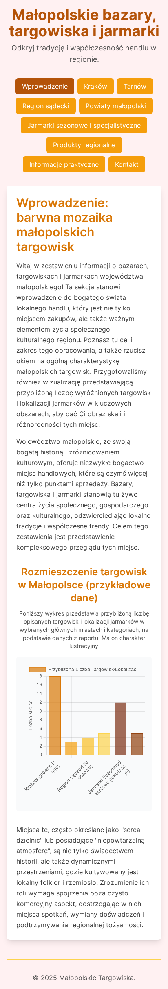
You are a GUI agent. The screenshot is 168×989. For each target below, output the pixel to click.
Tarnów (135, 86)
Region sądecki (45, 106)
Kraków (95, 86)
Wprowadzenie (45, 86)
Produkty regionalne (84, 145)
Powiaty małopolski (116, 106)
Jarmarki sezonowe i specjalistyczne (84, 125)
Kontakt (127, 164)
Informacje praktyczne (64, 164)
